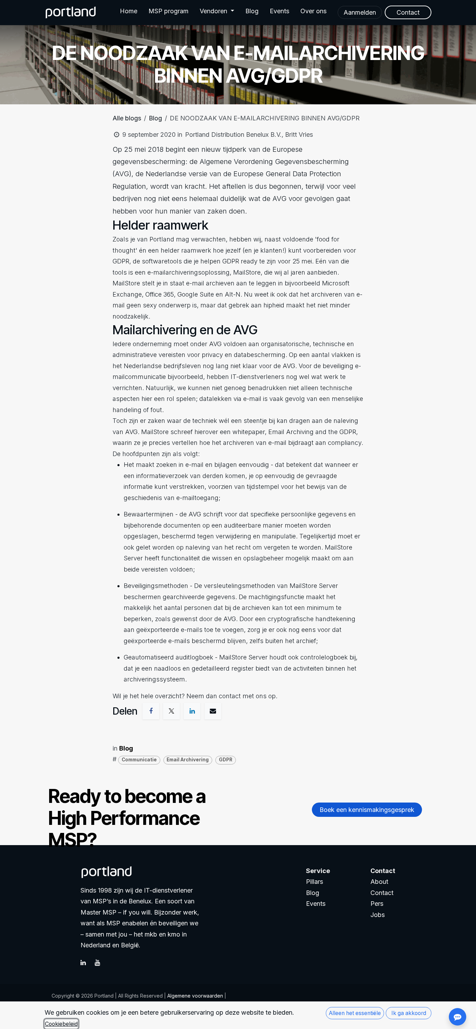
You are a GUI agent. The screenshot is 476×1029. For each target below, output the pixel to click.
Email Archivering (188, 759)
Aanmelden (360, 12)
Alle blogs (127, 118)
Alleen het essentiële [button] (355, 1013)
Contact (381, 892)
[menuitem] (128, 12)
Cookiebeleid (61, 1024)
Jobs (377, 914)
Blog (155, 118)
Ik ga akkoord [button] (408, 1013)
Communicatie (139, 759)
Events (315, 903)
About (379, 881)
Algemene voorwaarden (194, 996)
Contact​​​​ (408, 12)
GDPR (225, 759)
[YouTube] (101, 962)
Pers (376, 903)
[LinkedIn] (86, 962)
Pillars (314, 881)
